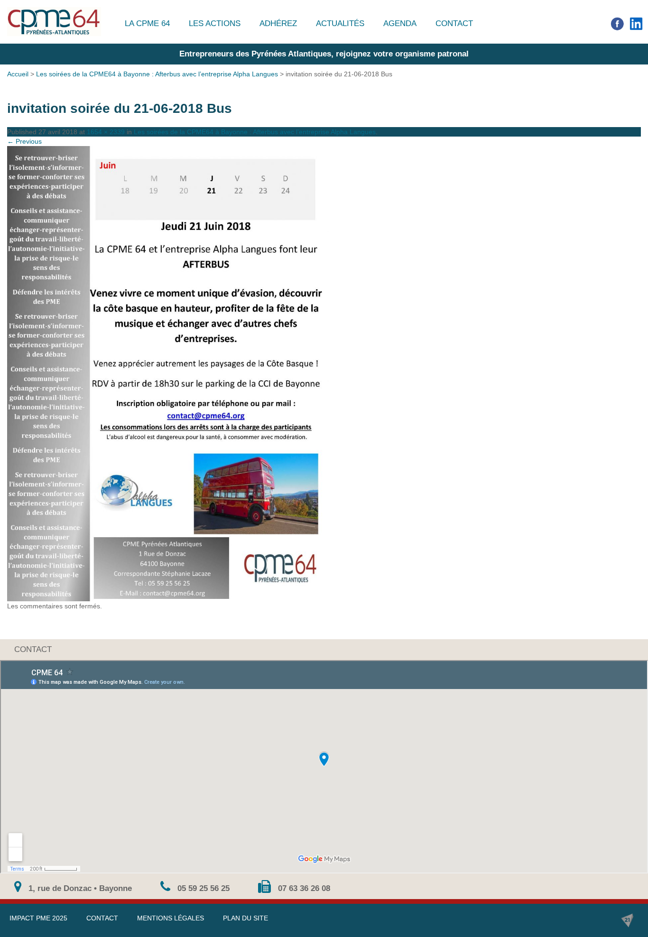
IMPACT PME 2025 (38, 918)
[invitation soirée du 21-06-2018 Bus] (324, 373)
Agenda (400, 23)
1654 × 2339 (106, 132)
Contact (454, 23)
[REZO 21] (627, 920)
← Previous (24, 141)
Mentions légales (170, 918)
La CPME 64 (147, 23)
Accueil (17, 74)
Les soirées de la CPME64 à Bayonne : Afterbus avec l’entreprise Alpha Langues (157, 74)
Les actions (215, 23)
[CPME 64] (54, 21)
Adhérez (278, 23)
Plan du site (245, 918)
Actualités (340, 23)
